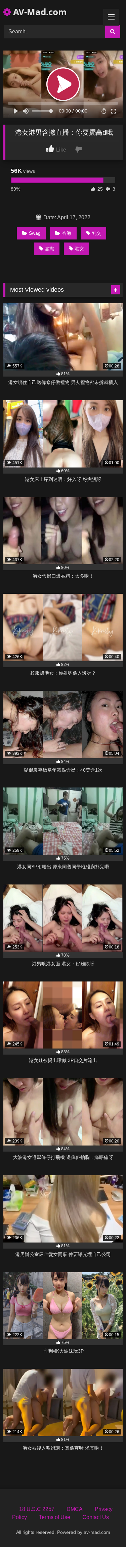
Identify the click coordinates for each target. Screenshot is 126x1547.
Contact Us (95, 1517)
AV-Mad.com (39, 12)
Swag (35, 233)
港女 (79, 248)
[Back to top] (105, 1527)
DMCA (75, 1509)
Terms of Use (54, 1517)
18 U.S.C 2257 (36, 1509)
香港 (66, 233)
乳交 (96, 233)
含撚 (49, 248)
